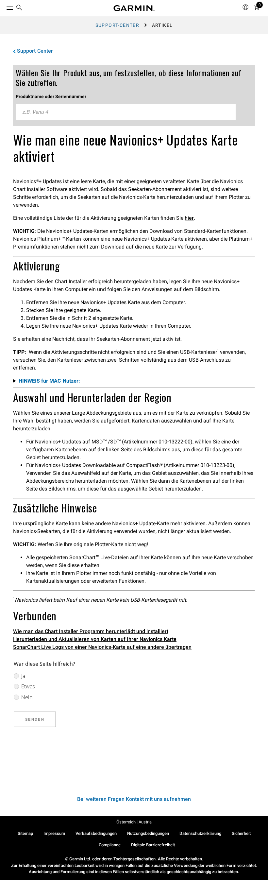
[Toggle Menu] (4, 6)
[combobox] (126, 112)
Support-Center (117, 25)
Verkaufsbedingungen (96, 833)
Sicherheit (241, 833)
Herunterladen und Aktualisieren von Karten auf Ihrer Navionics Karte (94, 639)
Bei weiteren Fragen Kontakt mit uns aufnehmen (134, 799)
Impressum (54, 833)
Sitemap (25, 833)
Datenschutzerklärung (200, 833)
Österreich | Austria (134, 822)
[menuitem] (19, 8)
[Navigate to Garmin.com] (134, 8)
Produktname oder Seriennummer (51, 96)
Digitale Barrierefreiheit (153, 844)
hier (189, 218)
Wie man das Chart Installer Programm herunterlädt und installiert (90, 631)
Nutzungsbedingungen (148, 833)
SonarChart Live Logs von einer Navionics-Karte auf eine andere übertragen (102, 647)
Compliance (110, 844)
